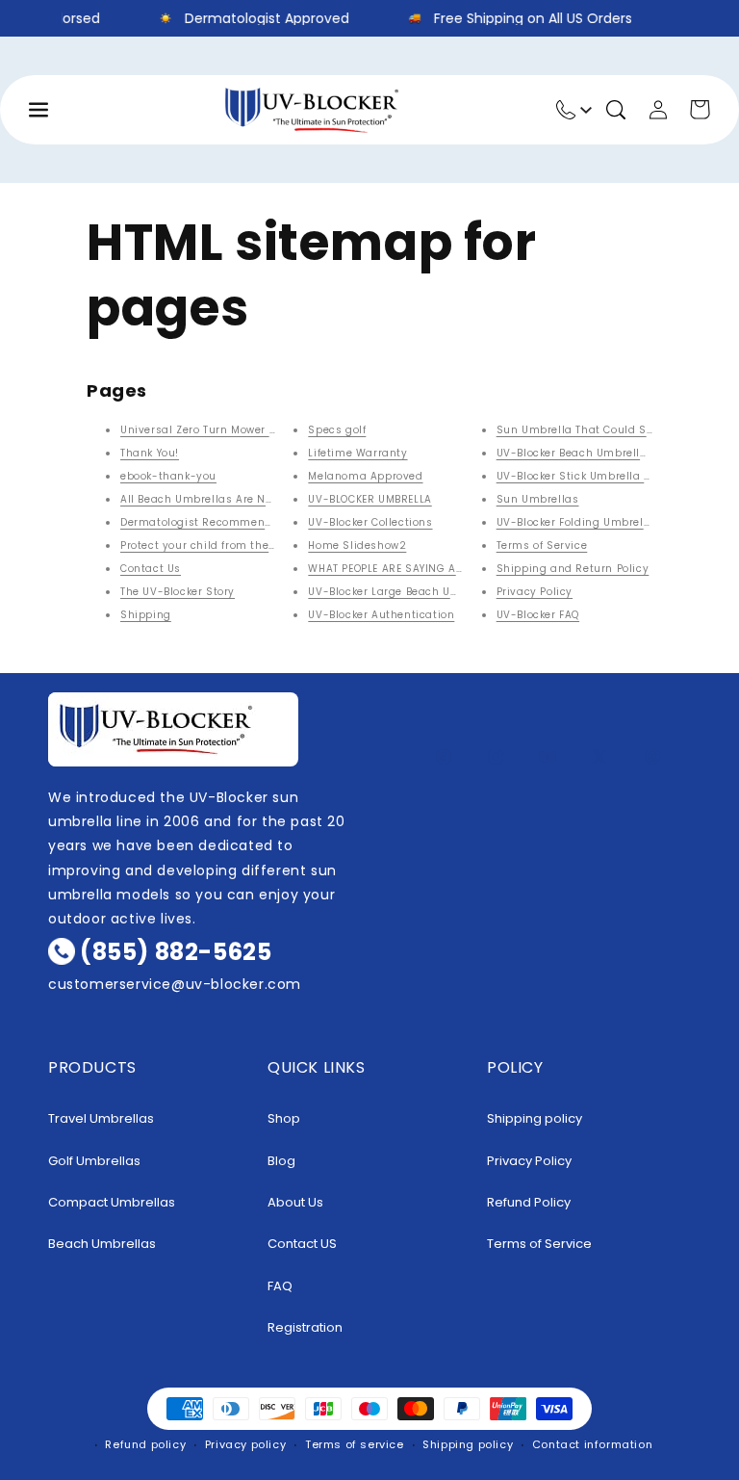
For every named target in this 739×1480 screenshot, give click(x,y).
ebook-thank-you (168, 476)
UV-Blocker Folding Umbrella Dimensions (610, 522)
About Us (295, 1202)
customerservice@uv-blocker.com (174, 984)
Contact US (302, 1243)
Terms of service (354, 1444)
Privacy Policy (535, 591)
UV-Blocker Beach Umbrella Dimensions (607, 453)
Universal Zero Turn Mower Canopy (215, 430)
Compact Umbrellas (111, 1202)
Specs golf (337, 430)
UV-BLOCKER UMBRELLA (369, 499)
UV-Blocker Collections (370, 522)
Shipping (145, 615)
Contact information (592, 1444)
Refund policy (145, 1444)
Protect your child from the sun (206, 545)
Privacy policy (245, 1444)
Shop (284, 1118)
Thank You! (149, 453)
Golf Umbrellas (94, 1161)
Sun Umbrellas (538, 499)
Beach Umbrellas (102, 1243)
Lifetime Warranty (357, 453)
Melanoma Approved (365, 476)
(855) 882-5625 (175, 952)
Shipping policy (534, 1118)
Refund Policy (529, 1202)
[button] (616, 109)
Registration (305, 1327)
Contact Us (150, 568)
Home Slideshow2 (357, 545)
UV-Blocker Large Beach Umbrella (401, 591)
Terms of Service (542, 545)
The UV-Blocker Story (177, 591)
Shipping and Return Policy (573, 568)
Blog (281, 1161)
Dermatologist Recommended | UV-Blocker (238, 522)
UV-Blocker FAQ (538, 615)
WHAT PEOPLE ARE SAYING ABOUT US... (407, 568)
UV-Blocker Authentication (381, 615)
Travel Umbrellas (101, 1118)
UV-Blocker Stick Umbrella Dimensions (603, 476)
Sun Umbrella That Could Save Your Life (606, 430)
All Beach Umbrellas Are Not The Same (227, 499)
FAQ (280, 1286)
